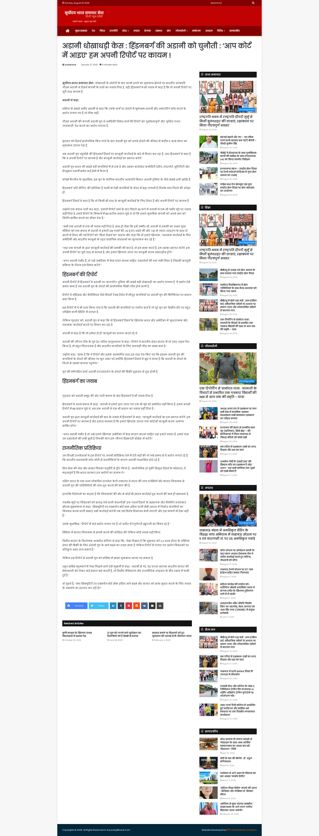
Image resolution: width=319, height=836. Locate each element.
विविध (220, 30)
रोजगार (147, 30)
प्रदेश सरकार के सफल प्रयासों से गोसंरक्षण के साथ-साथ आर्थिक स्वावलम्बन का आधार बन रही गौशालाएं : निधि (236, 744)
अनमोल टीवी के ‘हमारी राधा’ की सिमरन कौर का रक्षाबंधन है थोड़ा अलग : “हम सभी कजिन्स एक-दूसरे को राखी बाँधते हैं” (237, 466)
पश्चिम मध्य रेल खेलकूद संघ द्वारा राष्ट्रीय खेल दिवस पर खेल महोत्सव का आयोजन (237, 187)
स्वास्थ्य (159, 30)
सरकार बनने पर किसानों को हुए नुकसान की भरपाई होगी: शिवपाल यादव (171, 634)
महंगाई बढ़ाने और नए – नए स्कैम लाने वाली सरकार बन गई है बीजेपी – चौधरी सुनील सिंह (238, 140)
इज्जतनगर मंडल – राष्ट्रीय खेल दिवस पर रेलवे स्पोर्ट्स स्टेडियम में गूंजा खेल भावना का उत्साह (238, 172)
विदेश (102, 30)
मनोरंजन (196, 30)
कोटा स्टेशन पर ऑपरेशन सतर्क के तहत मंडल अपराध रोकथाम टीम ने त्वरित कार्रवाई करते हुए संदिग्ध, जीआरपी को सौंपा (237, 555)
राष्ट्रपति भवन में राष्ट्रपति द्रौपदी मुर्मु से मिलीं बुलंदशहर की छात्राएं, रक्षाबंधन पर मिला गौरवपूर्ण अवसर (226, 121)
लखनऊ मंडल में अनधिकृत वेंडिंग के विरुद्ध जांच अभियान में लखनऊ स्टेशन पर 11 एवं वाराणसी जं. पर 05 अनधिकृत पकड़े (228, 534)
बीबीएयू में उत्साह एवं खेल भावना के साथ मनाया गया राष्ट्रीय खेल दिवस (237, 271)
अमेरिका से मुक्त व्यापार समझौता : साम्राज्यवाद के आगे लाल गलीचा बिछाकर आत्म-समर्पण (236, 807)
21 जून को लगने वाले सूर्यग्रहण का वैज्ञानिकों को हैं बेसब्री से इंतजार (124, 634)
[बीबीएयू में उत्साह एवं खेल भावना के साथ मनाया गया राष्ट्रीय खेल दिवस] (208, 275)
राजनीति (114, 30)
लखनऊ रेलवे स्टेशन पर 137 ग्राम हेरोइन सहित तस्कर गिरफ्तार (236, 571)
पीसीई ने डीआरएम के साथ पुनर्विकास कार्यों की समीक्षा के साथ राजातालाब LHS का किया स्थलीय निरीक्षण (238, 156)
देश (93, 30)
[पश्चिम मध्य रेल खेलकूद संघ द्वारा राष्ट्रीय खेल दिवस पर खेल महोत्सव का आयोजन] (208, 189)
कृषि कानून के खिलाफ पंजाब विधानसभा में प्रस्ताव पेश (77, 634)
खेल (169, 30)
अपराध (136, 30)
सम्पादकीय (234, 30)
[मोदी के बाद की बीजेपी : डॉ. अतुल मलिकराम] (208, 763)
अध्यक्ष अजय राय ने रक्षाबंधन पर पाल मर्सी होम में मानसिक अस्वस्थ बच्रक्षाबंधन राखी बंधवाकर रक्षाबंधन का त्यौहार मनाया (238, 413)
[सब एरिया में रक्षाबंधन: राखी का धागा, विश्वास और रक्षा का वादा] (208, 451)
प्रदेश (124, 30)
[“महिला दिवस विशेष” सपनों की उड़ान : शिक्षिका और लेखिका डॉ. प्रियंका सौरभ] (208, 792)
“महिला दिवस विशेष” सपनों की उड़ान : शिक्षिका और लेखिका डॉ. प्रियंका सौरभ (238, 791)
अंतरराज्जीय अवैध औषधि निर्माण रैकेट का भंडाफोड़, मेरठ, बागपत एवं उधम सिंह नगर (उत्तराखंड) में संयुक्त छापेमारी (237, 608)
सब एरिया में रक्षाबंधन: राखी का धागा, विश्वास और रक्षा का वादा (238, 448)
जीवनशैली (180, 30)
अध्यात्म (209, 30)
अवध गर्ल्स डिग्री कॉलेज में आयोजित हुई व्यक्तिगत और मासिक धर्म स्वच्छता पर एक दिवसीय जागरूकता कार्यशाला (237, 710)
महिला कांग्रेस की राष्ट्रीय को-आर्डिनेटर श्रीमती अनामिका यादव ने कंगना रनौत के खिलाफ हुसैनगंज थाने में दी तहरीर (237, 589)
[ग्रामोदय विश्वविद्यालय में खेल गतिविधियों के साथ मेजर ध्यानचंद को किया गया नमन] (208, 289)
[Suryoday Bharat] (84, 15)
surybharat (70, 64)
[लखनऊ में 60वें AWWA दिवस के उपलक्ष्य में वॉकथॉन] (208, 676)
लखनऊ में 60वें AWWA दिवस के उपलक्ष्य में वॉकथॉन (236, 673)
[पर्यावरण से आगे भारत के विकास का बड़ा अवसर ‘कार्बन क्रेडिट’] (208, 778)
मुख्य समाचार (81, 30)
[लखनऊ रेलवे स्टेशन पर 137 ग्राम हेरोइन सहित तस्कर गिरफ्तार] (208, 574)
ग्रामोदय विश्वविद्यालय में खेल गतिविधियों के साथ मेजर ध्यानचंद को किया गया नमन (238, 288)
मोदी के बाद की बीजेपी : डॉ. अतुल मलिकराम (236, 760)
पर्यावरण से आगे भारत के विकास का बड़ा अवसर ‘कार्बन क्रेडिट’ (238, 774)
